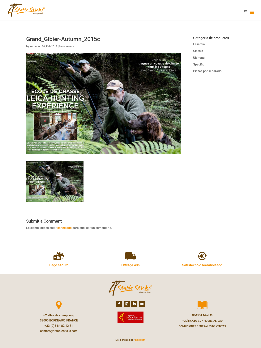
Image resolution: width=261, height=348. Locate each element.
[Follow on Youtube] (142, 304)
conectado (64, 228)
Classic (198, 51)
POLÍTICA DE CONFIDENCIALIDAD (202, 320)
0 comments (66, 46)
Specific (198, 64)
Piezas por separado (207, 71)
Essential (199, 44)
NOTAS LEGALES (202, 315)
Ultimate (199, 58)
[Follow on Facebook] (119, 304)
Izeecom (140, 339)
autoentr (35, 46)
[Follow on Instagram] (127, 304)
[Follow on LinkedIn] (134, 304)
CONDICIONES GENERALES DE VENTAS (202, 326)
